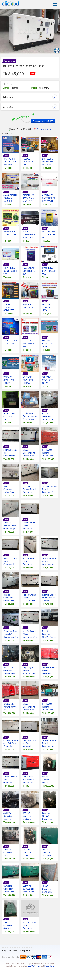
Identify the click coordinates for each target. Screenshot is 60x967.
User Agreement (34, 966)
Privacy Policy (49, 966)
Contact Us (13, 950)
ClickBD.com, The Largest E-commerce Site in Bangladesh (10, 4)
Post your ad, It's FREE (43, 121)
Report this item (43, 129)
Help (4, 950)
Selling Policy (25, 950)
